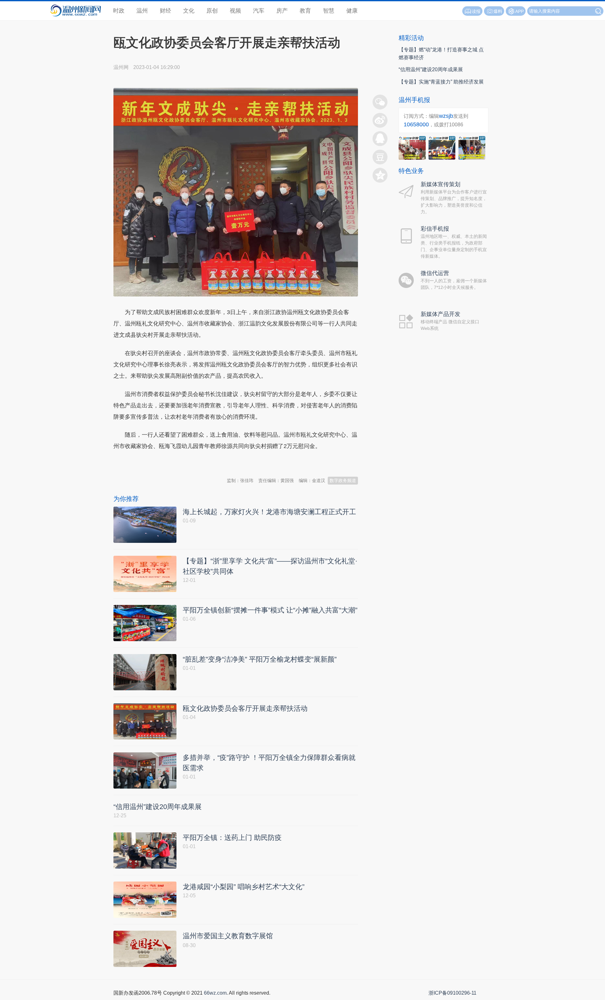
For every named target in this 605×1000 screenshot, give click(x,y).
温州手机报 (414, 99)
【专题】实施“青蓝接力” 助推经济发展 (441, 81)
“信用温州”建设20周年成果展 (431, 69)
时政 (118, 11)
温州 (142, 11)
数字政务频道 (343, 480)
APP (519, 11)
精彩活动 (411, 37)
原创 (212, 11)
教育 (305, 11)
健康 (352, 11)
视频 (235, 11)
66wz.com (215, 993)
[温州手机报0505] (472, 147)
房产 (282, 11)
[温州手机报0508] (442, 147)
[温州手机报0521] (412, 147)
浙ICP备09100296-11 (452, 993)
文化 (188, 11)
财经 (165, 11)
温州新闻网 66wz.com (169, 464)
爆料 (497, 11)
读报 (476, 11)
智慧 (328, 11)
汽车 (258, 11)
